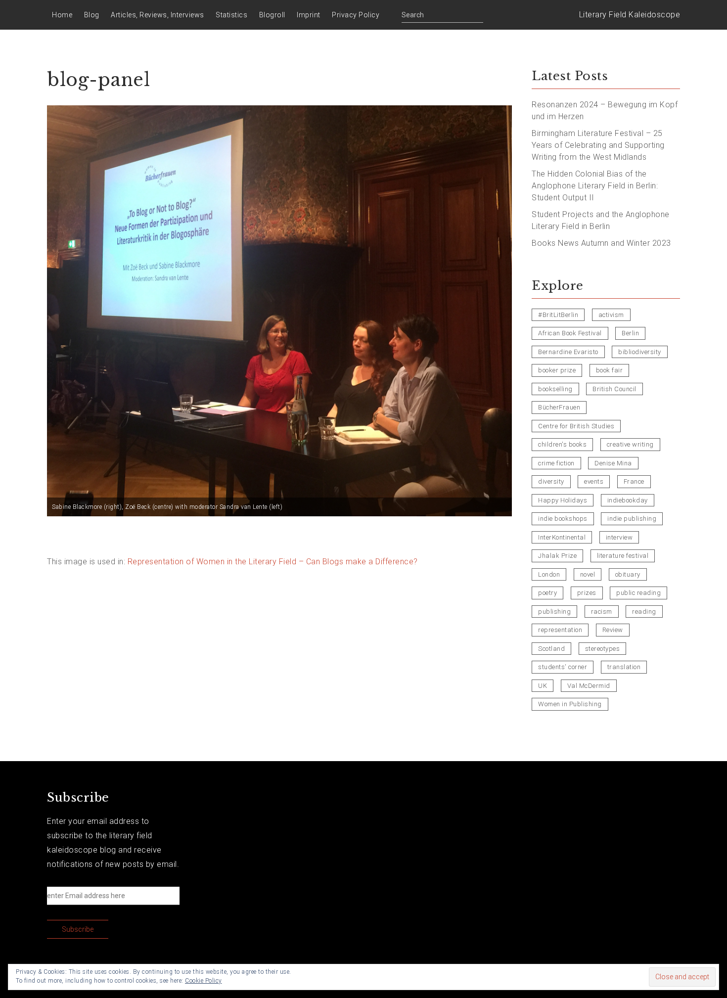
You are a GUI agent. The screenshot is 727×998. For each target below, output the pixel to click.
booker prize (557, 370)
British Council (614, 389)
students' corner (562, 667)
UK (542, 685)
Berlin (630, 333)
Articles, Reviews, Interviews (157, 15)
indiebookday (627, 500)
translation (624, 667)
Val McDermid (588, 685)
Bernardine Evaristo (568, 352)
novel (587, 574)
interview (619, 537)
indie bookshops (563, 518)
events (593, 481)
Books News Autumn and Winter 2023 (601, 243)
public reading (638, 592)
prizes (586, 592)
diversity (551, 481)
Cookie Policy (203, 980)
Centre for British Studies (576, 426)
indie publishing (631, 518)
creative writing (630, 444)
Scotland (551, 648)
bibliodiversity (639, 352)
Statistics (231, 15)
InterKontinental (562, 537)
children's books (562, 444)
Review (612, 630)
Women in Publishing (570, 704)
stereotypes (602, 648)
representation (560, 630)
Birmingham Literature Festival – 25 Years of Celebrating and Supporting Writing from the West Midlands (598, 145)
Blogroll (272, 15)
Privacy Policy (355, 15)
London (549, 574)
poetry (547, 592)
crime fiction (556, 463)
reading (644, 611)
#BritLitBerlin (558, 314)
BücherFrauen (559, 407)
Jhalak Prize (557, 555)
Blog (91, 15)
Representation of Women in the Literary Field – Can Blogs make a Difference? (273, 561)
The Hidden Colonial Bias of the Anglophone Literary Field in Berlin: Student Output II (595, 185)
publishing (554, 611)
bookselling (555, 389)
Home (62, 15)
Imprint (308, 15)
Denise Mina (613, 463)
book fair (609, 370)
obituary (627, 574)
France (634, 481)
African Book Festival (570, 333)
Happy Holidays (562, 500)
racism (601, 611)
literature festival (623, 555)
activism (611, 314)
